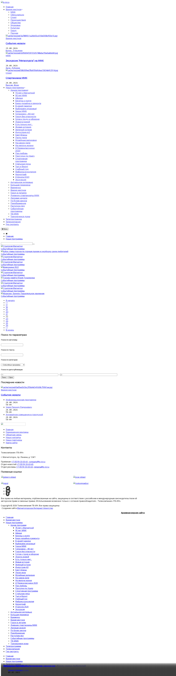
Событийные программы (13, 248)
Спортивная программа (26, 591)
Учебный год (21, 599)
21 (7, 314)
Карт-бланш (21, 570)
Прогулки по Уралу (24, 588)
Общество (16, 23)
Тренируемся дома (19, 643)
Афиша (18, 533)
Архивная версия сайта (133, 512)
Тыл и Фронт (21, 596)
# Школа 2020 (21, 606)
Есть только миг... (23, 559)
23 (7, 319)
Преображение (18, 633)
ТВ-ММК (15, 641)
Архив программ (18, 525)
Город (14, 30)
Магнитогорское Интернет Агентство (35, 508)
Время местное (13, 38)
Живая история (22, 562)
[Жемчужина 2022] (10, 267)
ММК (13, 12)
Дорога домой (22, 556)
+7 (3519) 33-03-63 (24, 467)
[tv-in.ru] (5, 2)
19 (7, 309)
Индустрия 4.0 (21, 567)
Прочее (14, 33)
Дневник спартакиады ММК (24, 625)
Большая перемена (20, 614)
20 (7, 312)
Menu (5, 229)
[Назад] (7, 303)
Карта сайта (11, 443)
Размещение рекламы (17, 432)
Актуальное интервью (21, 612)
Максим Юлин (12, 85)
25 (7, 323)
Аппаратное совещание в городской (24, 414)
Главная (9, 517)
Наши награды (13, 437)
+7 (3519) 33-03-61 (19, 461)
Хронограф (20, 604)
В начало (10, 300)
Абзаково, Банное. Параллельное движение (29, 666)
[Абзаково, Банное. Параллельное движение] (22, 293)
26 (7, 325)
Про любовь (21, 585)
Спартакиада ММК (16, 78)
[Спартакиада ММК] (32, 70)
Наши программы (14, 522)
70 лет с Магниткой (24, 527)
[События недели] (31, 35)
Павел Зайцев (15, 670)
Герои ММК (20, 546)
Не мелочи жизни (23, 580)
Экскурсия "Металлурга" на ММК (25, 60)
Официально (17, 15)
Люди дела (20, 572)
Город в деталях (18, 622)
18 (7, 307)
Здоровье (15, 25)
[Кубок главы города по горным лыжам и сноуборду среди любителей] (34, 251)
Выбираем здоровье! (25, 543)
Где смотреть (12, 651)
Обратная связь (14, 435)
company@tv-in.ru (37, 461)
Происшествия (18, 20)
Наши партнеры (14, 440)
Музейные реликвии (25, 575)
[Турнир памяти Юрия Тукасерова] (18, 277)
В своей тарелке (23, 541)
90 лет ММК (20, 530)
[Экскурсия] (32, 53)
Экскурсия (20, 609)
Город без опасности (25, 551)
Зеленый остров (23, 564)
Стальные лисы (22, 593)
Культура (15, 28)
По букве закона (18, 630)
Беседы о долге (22, 535)
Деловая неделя (18, 627)
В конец (10, 330)
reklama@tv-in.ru (41, 467)
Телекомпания (13, 649)
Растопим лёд (17, 635)
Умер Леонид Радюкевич (19, 407)
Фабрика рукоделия (24, 601)
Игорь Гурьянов (14, 51)
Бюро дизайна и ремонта (27, 538)
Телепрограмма (13, 646)
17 (7, 305)
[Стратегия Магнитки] (12, 246)
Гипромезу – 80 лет (24, 549)
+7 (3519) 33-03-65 (25, 464)
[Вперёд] (7, 328)
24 (7, 321)
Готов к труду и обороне (27, 554)
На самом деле (22, 577)
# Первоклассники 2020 (26, 583)
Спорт (14, 17)
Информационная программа (21, 400)
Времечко (15, 617)
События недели (15, 43)
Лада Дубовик (13, 68)
